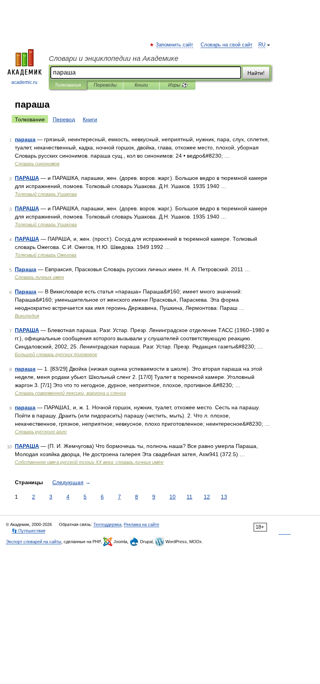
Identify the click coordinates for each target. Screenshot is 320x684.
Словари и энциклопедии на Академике (113, 58)
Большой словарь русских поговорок (56, 354)
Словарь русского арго (41, 432)
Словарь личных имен (39, 277)
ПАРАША (27, 178)
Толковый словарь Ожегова (45, 255)
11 (189, 497)
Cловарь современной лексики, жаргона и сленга (70, 393)
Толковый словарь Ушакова (46, 194)
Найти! (256, 73)
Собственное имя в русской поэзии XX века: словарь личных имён (89, 462)
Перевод (64, 119)
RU (261, 45)
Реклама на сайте (141, 524)
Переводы (105, 85)
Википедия (27, 316)
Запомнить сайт (174, 45)
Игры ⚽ (177, 85)
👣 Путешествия (28, 530)
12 (207, 497)
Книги (141, 85)
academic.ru (24, 82)
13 (224, 497)
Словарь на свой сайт (226, 45)
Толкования (68, 85)
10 (172, 497)
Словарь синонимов (37, 164)
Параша (25, 269)
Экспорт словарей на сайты (33, 541)
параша (25, 139)
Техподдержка (107, 524)
